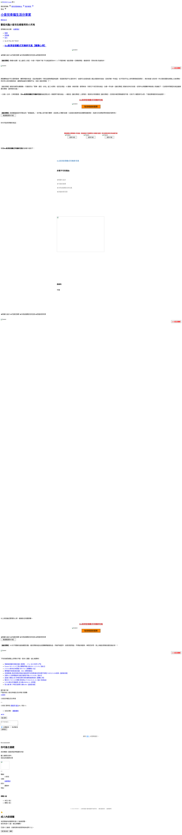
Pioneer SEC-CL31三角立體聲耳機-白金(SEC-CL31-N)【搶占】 (25, 666)
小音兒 (3, 695)
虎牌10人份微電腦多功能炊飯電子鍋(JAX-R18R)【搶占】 (24, 675)
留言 (17, 705)
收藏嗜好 (16, 29)
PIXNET (77, 808)
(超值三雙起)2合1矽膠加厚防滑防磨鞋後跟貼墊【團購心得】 (25, 678)
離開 (11, 831)
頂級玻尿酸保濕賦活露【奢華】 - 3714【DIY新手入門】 (23, 664)
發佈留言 (4, 729)
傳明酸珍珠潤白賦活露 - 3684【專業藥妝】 (19, 671)
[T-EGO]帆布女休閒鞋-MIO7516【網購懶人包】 (20, 668)
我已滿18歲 (5, 831)
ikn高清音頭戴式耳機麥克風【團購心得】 (25, 45)
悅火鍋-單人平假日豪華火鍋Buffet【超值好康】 (20, 684)
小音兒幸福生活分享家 (16, 14)
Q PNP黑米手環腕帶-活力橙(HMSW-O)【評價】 (20, 682)
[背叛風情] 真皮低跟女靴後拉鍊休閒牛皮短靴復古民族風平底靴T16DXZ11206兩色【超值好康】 (36, 673)
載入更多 (4, 718)
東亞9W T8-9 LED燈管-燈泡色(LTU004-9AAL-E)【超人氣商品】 (26, 680)
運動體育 (16, 711)
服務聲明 (109, 808)
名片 (6, 37)
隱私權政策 (102, 808)
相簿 (6, 33)
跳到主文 (4, 20)
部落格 (7, 35)
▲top (2, 714)
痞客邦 (13, 705)
